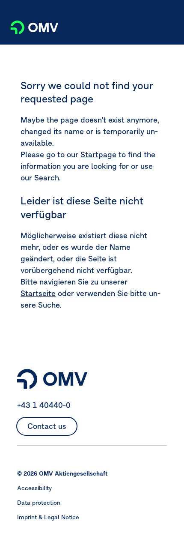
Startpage (98, 154)
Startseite (38, 293)
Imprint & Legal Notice (48, 517)
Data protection (38, 502)
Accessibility (34, 488)
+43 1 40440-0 (44, 405)
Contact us (46, 426)
